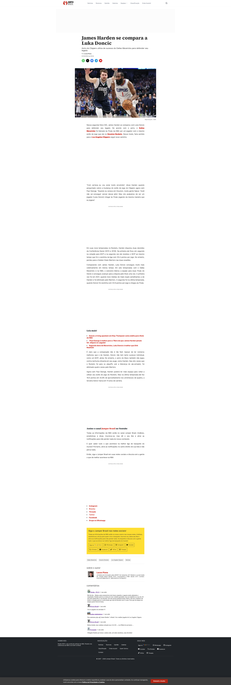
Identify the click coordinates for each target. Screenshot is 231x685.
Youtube (130, 545)
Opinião (107, 3)
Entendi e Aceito (159, 681)
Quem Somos (124, 648)
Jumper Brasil (108, 428)
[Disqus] (115, 611)
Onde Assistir (146, 3)
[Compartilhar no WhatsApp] (83, 60)
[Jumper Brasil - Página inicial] (68, 3)
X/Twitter (94, 549)
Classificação (134, 3)
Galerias (115, 3)
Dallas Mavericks (91, 560)
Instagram (120, 545)
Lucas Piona (87, 53)
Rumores (99, 3)
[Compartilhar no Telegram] (96, 60)
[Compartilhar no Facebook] (92, 60)
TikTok (114, 549)
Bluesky (92, 509)
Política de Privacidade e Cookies (93, 682)
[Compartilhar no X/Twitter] (87, 60)
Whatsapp (109, 545)
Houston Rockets (104, 560)
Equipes (123, 3)
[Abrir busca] (166, 3)
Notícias (90, 3)
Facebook (105, 549)
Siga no (91, 545)
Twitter (92, 515)
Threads (123, 549)
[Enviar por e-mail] (100, 60)
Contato (100, 652)
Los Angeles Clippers (117, 560)
